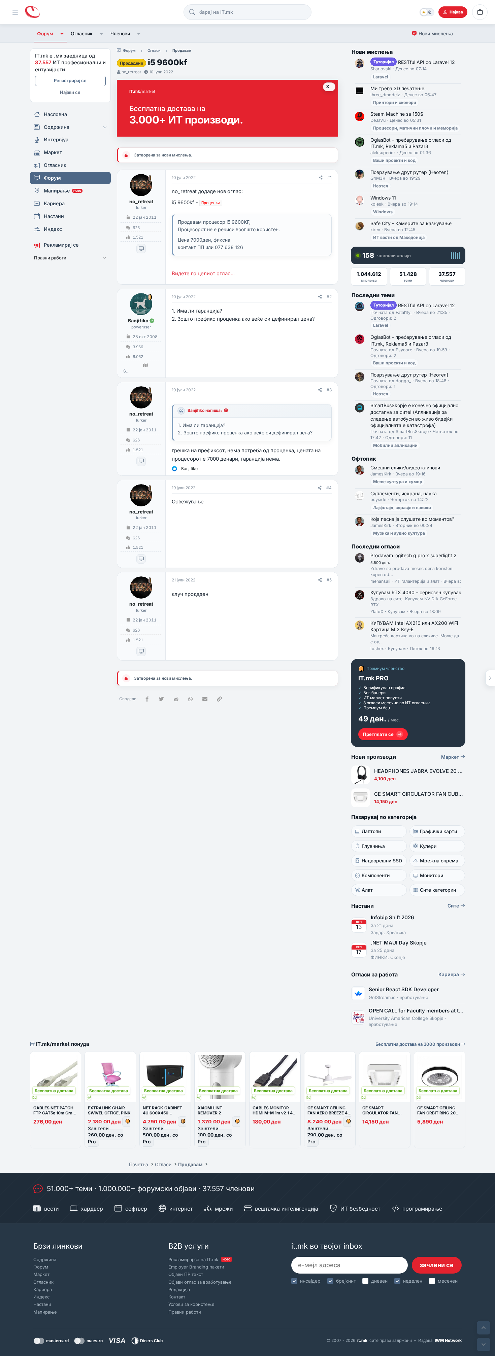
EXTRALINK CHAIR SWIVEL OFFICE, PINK (109, 1110)
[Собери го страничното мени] (15, 12)
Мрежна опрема (439, 860)
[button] (62, 33)
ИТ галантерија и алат (416, 581)
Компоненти (376, 875)
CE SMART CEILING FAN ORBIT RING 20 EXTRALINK (436, 1112)
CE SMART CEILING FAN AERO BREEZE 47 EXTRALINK (328, 1112)
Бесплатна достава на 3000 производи (418, 1044)
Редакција (179, 1289)
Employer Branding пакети (196, 1267)
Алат (367, 890)
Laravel (380, 76)
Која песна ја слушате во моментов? (412, 519)
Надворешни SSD (382, 860)
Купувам (396, 611)
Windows (383, 211)
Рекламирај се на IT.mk (199, 1259)
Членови (120, 33)
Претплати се (378, 734)
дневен (379, 1281)
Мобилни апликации (395, 445)
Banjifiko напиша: (205, 410)
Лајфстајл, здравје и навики (402, 507)
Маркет (450, 757)
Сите (454, 905)
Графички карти (438, 831)
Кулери (428, 846)
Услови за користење (191, 1304)
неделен (412, 1281)
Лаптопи (371, 831)
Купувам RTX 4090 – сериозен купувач (415, 592)
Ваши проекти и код (394, 160)
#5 (329, 579)
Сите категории (438, 890)
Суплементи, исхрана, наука (403, 493)
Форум (45, 33)
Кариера (449, 974)
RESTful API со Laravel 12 (414, 62)
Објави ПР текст (185, 1274)
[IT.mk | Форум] (32, 12)
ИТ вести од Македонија (399, 237)
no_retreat (131, 71)
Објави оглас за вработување (200, 1282)
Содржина (44, 1259)
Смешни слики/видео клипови (405, 467)
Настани (42, 1304)
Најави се (70, 92)
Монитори (431, 875)
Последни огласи (376, 546)
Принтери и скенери (394, 102)
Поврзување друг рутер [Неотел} (409, 172)
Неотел (380, 185)
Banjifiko (138, 320)
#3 (329, 389)
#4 (329, 487)
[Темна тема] (427, 12)
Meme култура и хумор (397, 481)
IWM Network (448, 1340)
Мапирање (45, 1312)
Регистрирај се (70, 80)
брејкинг (346, 1281)
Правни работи (184, 1312)
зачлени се (437, 1265)
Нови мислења (436, 33)
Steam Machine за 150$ (396, 114)
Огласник (82, 33)
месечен (448, 1281)
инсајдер (310, 1281)
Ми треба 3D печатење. (398, 88)
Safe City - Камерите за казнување (411, 223)
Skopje (126, 371)
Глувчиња (373, 846)
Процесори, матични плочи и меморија (415, 128)
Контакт (176, 1296)
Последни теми (373, 295)
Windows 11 (383, 198)
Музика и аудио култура (399, 533)
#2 (329, 296)
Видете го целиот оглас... (203, 273)
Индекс (41, 1296)
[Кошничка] (480, 12)
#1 (329, 177)
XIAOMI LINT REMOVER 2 (210, 1110)
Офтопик (364, 458)
